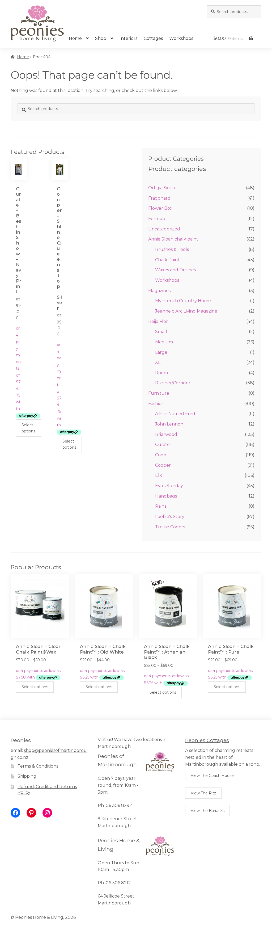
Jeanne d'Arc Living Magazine (186, 311)
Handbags (166, 496)
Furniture (158, 393)
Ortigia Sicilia (161, 187)
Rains (160, 506)
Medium (164, 341)
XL (157, 362)
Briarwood (166, 434)
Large (161, 352)
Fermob (156, 218)
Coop (160, 454)
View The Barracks (207, 810)
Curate (162, 444)
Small (161, 331)
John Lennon (169, 424)
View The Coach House (212, 775)
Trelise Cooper (170, 526)
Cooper (163, 465)
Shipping (27, 776)
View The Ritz (203, 793)
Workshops (181, 38)
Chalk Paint (167, 259)
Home (75, 38)
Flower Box (160, 208)
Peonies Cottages (207, 740)
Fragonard (159, 198)
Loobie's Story (169, 516)
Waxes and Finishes (175, 269)
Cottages (153, 38)
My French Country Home (183, 300)
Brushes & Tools (172, 249)
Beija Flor (158, 321)
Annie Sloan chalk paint (173, 239)
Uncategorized (164, 228)
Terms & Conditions (38, 766)
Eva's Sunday (169, 485)
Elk (158, 475)
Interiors (128, 38)
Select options (28, 428)
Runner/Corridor (172, 382)
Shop (100, 38)
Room (161, 372)
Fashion (156, 403)
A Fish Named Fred (175, 413)
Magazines (159, 290)
